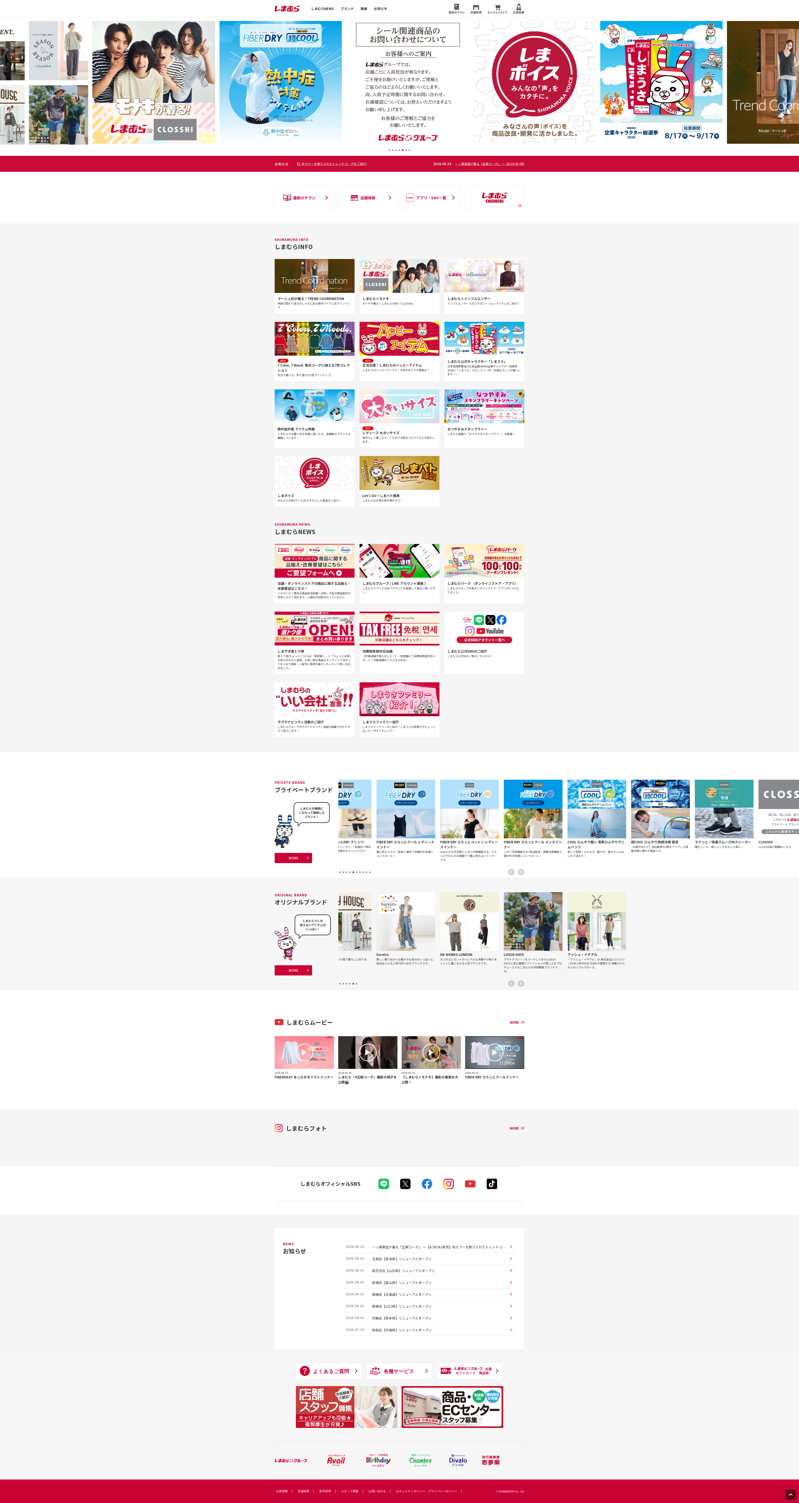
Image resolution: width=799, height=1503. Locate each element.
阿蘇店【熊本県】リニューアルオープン (402, 1318)
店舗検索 (303, 1491)
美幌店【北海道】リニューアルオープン (402, 1294)
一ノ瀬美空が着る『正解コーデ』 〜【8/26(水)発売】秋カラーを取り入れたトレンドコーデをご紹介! (419, 164)
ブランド (347, 9)
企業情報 (282, 1491)
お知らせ (380, 9)
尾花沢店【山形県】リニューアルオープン (403, 1270)
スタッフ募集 (350, 1491)
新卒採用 (325, 1491)
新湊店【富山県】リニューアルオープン (402, 1282)
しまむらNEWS (322, 9)
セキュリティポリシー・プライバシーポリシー (426, 1491)
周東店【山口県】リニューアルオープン (402, 1306)
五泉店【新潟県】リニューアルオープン (402, 1258)
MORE (293, 857)
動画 (364, 9)
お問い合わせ (377, 1491)
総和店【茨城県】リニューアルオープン (402, 1330)
